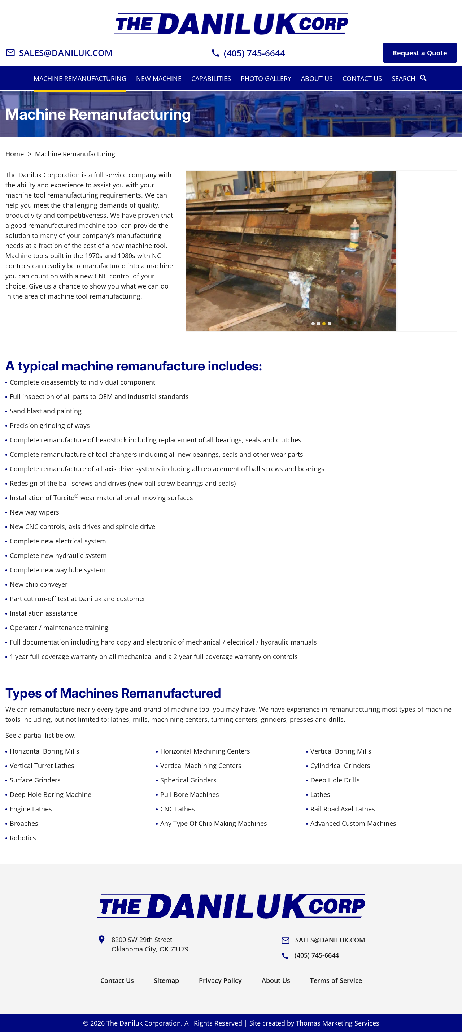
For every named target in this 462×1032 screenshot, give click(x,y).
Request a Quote (420, 52)
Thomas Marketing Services (337, 1023)
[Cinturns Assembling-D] (321, 251)
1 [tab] (313, 323)
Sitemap (166, 980)
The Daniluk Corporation (143, 1023)
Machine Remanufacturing (80, 78)
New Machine (159, 78)
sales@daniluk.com (323, 940)
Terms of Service (336, 980)
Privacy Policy (220, 980)
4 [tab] (329, 323)
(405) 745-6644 (310, 955)
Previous (197, 251)
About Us (317, 78)
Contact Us (362, 78)
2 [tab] (318, 323)
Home (14, 153)
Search (410, 78)
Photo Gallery (266, 78)
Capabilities (211, 78)
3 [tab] (324, 323)
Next (445, 251)
